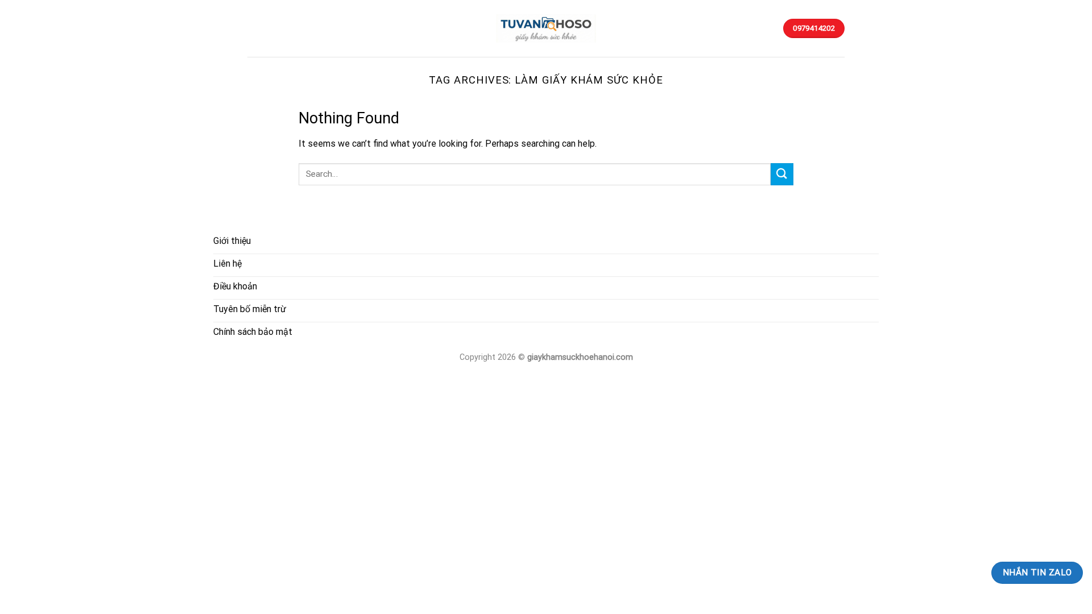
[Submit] (782, 174)
